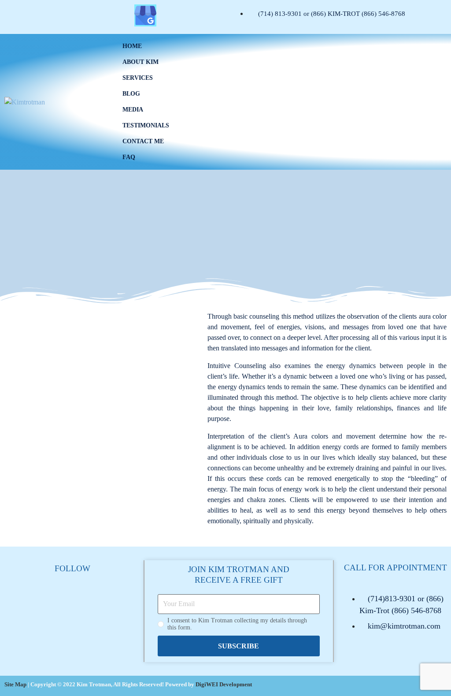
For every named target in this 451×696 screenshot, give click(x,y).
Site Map (15, 684)
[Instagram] (41, 15)
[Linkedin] (119, 15)
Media (132, 109)
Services (137, 77)
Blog (131, 93)
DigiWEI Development (224, 684)
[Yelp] (93, 15)
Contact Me (143, 141)
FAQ (128, 157)
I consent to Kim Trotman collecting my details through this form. (237, 624)
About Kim (140, 62)
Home (132, 46)
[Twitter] (67, 15)
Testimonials (145, 125)
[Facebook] (15, 15)
